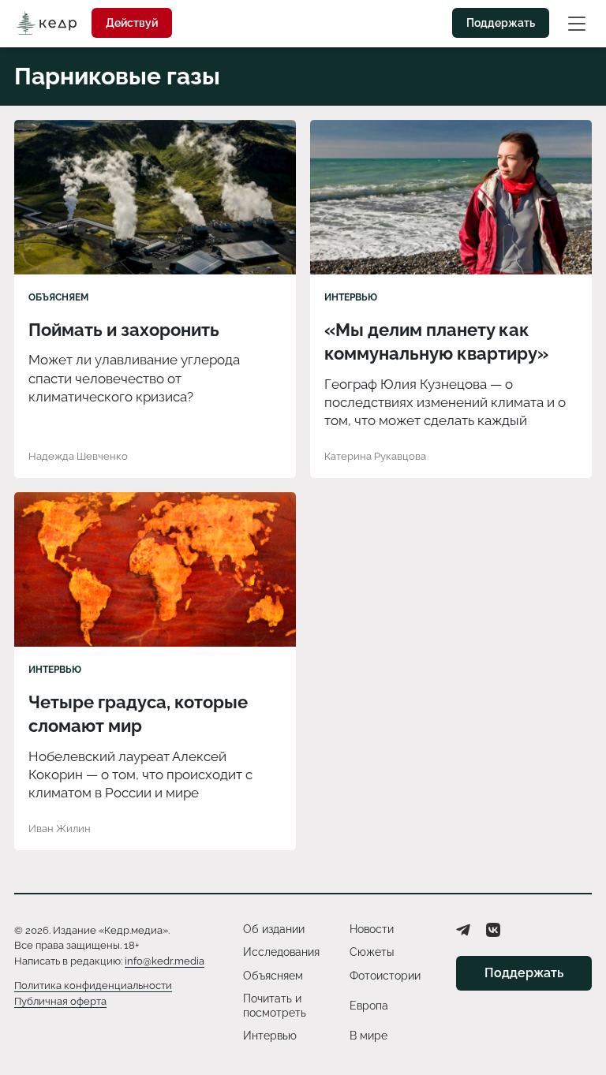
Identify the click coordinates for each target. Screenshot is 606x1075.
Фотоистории (385, 975)
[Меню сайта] (577, 22)
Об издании (274, 929)
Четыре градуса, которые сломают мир (138, 714)
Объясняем (58, 297)
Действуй (132, 23)
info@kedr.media (164, 961)
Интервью (350, 297)
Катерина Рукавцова (375, 456)
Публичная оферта (60, 1001)
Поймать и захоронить (123, 329)
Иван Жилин (59, 828)
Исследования (281, 952)
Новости (372, 929)
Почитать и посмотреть (274, 1005)
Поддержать (500, 23)
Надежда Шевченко (78, 456)
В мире (368, 1035)
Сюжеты (372, 952)
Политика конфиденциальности (93, 985)
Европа (369, 1005)
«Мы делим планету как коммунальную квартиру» (436, 341)
